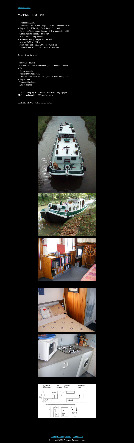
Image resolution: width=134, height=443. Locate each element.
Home (53, 437)
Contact (60, 437)
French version (24, 8)
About (80, 437)
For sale (68, 437)
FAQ (75, 437)
